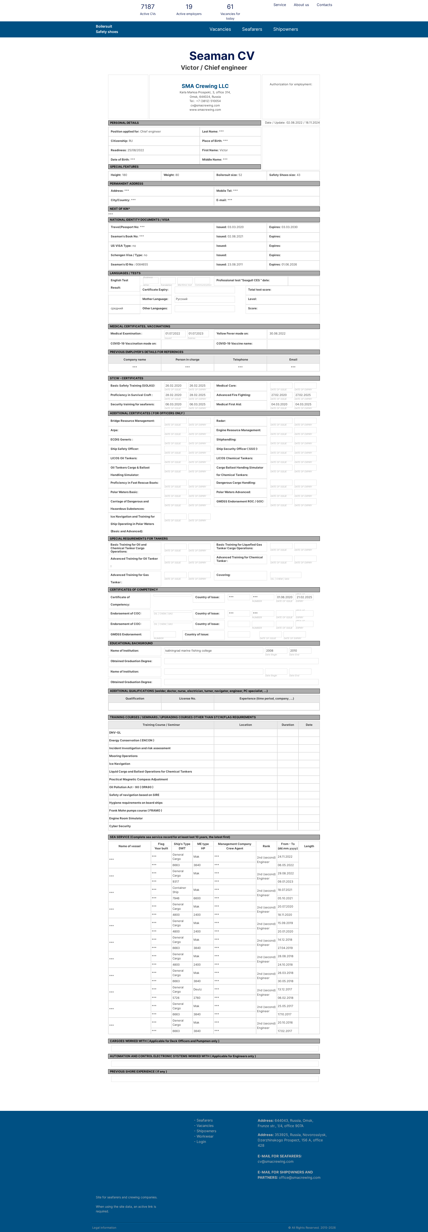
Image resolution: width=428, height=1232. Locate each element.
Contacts (324, 4)
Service (280, 4)
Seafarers (252, 29)
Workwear (205, 1136)
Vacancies (220, 29)
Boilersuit (104, 26)
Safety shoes (107, 31)
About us (301, 4)
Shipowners (285, 29)
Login (201, 1141)
